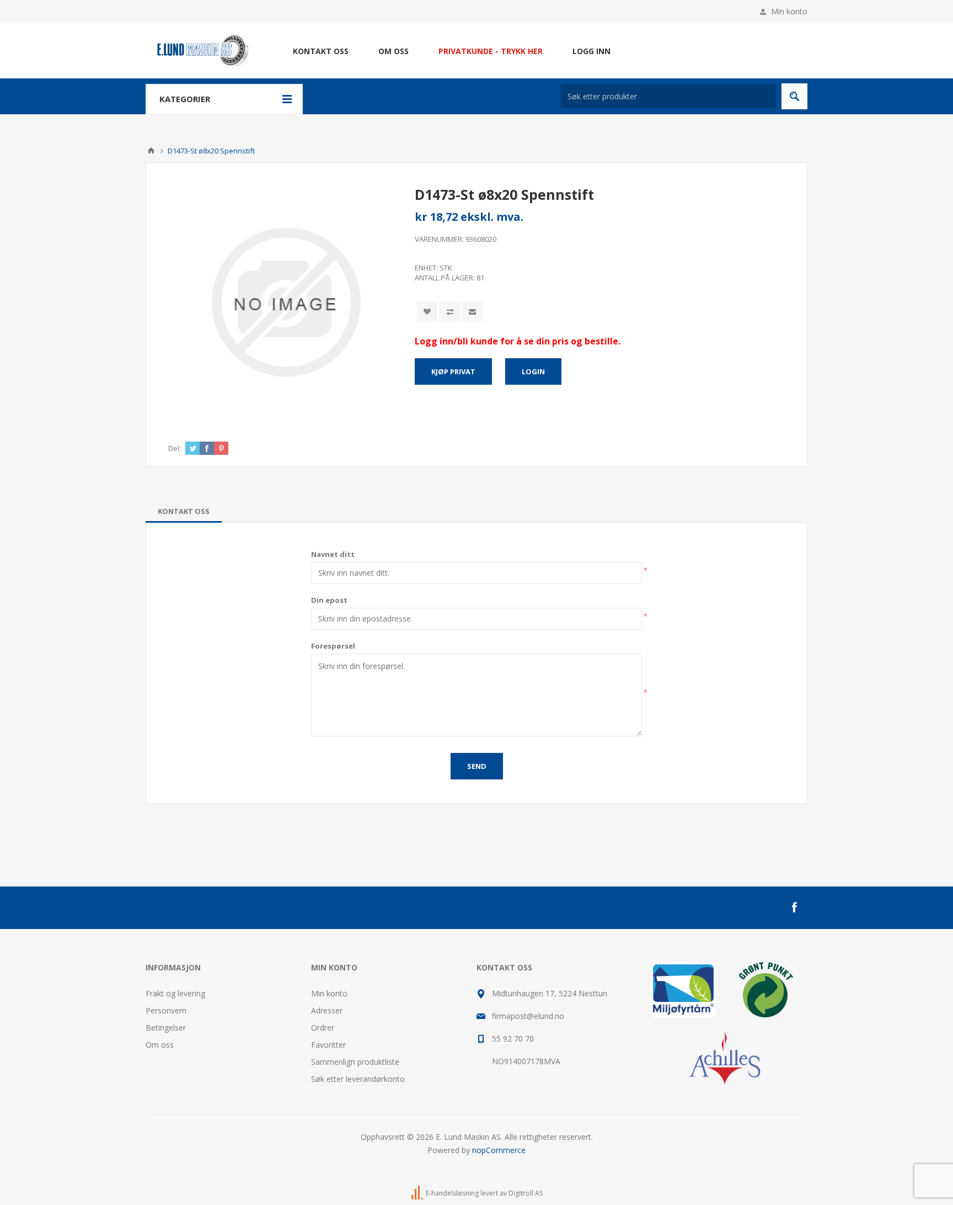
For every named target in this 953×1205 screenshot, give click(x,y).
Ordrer (322, 1027)
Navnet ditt (333, 554)
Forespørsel (333, 646)
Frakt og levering (175, 993)
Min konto (789, 11)
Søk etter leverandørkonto (358, 1079)
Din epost (329, 600)
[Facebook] (794, 907)
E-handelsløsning (452, 1193)
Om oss (160, 1044)
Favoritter (328, 1044)
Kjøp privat (453, 371)
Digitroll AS (525, 1193)
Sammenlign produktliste (355, 1062)
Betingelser (166, 1027)
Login (533, 371)
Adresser (326, 1010)
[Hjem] (151, 151)
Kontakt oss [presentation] (184, 511)
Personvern (166, 1010)
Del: (174, 448)
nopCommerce (499, 1150)
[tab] (184, 511)
